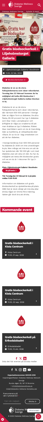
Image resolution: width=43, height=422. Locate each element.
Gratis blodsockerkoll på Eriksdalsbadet (20, 339)
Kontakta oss (32, 389)
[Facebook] (12, 369)
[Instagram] (20, 369)
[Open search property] (39, 5)
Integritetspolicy (12, 389)
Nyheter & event (32, 11)
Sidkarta (22, 389)
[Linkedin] (24, 369)
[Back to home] (20, 5)
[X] (16, 369)
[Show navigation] (3, 5)
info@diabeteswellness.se (22, 386)
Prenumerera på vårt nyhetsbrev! (11, 394)
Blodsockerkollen (15, 80)
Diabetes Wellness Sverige (12, 11)
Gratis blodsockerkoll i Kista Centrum (19, 245)
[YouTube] (29, 369)
